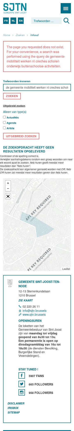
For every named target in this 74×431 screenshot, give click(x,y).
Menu (66, 8)
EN (21, 20)
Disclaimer (16, 403)
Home (6, 35)
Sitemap (14, 412)
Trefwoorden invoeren (16, 81)
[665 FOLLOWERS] (21, 384)
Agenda (11, 123)
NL (13, 20)
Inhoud (34, 35)
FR (6, 20)
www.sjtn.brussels (34, 314)
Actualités (13, 117)
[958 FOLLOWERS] (21, 392)
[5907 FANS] (21, 375)
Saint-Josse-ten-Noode (20, 8)
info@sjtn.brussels (34, 310)
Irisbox (13, 408)
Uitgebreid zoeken (14, 106)
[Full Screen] (8, 196)
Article (10, 128)
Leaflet (66, 269)
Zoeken (20, 35)
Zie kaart (25, 300)
